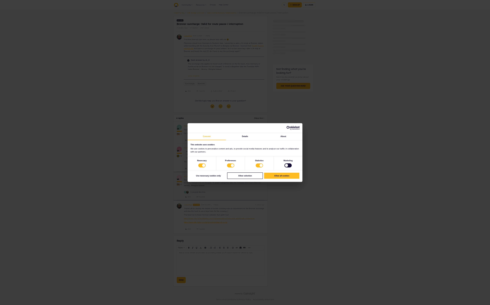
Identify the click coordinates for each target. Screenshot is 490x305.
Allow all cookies (281, 176)
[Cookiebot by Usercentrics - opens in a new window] (288, 128)
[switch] (230, 165)
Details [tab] (245, 136)
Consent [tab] (207, 136)
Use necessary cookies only (208, 176)
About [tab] (283, 136)
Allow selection (245, 176)
